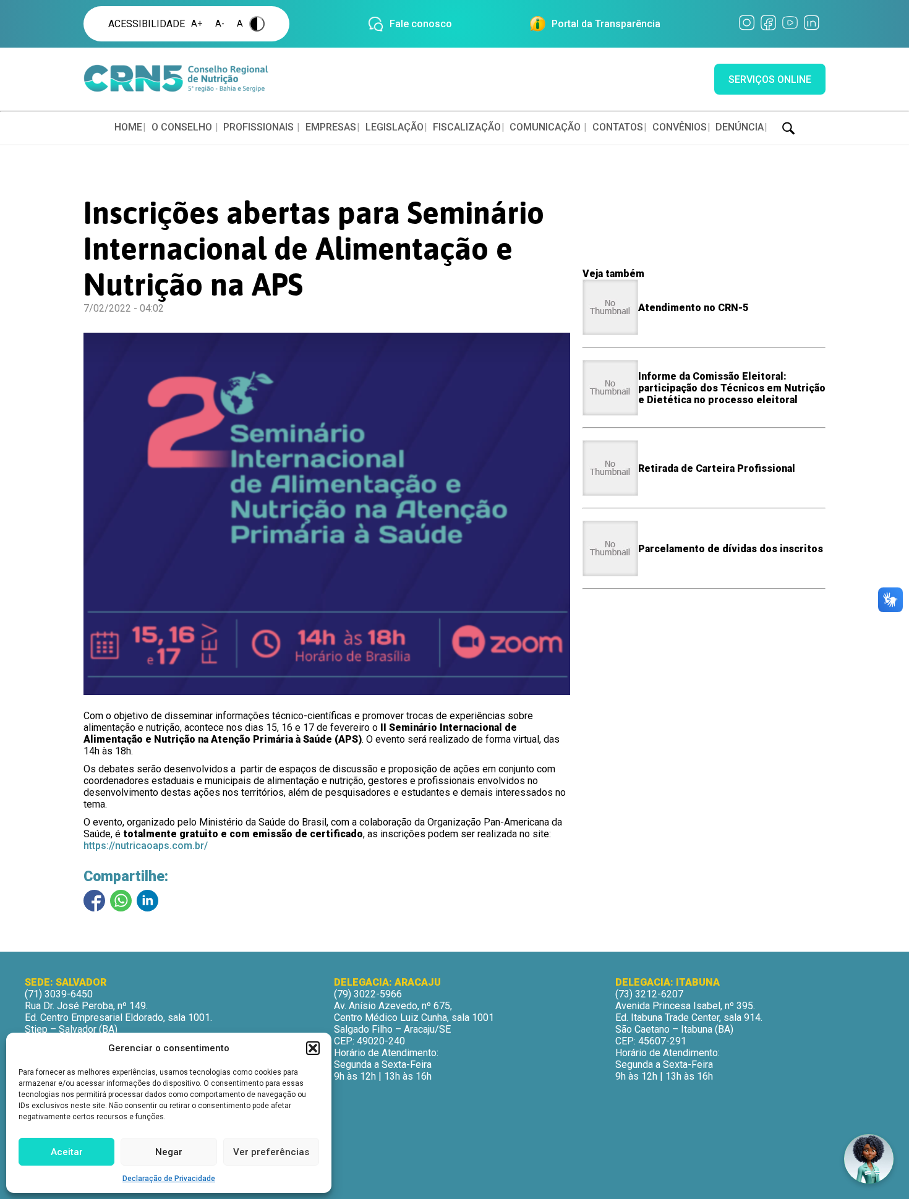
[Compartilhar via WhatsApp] (121, 900)
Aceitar (67, 1152)
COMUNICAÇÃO (545, 127)
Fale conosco (421, 24)
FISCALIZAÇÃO (467, 127)
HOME (128, 127)
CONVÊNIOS (679, 127)
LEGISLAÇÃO (394, 127)
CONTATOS (617, 127)
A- (219, 24)
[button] (313, 1048)
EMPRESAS (330, 127)
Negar (168, 1152)
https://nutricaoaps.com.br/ (145, 845)
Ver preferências (271, 1152)
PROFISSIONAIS (258, 127)
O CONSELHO (182, 127)
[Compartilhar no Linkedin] (147, 900)
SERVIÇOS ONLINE (769, 79)
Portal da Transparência (606, 24)
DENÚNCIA (739, 127)
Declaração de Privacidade (168, 1178)
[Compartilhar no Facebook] (94, 900)
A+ (197, 24)
